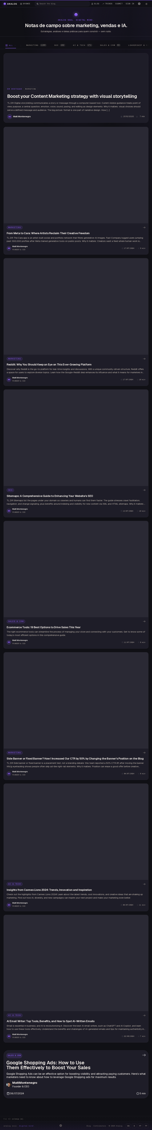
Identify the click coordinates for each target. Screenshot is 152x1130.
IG (128, 1126)
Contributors (100, 1126)
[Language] (139, 4)
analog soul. (19, 1126)
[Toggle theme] (146, 4)
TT (146, 1126)
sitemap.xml (17, 1119)
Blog (89, 1126)
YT (140, 1126)
